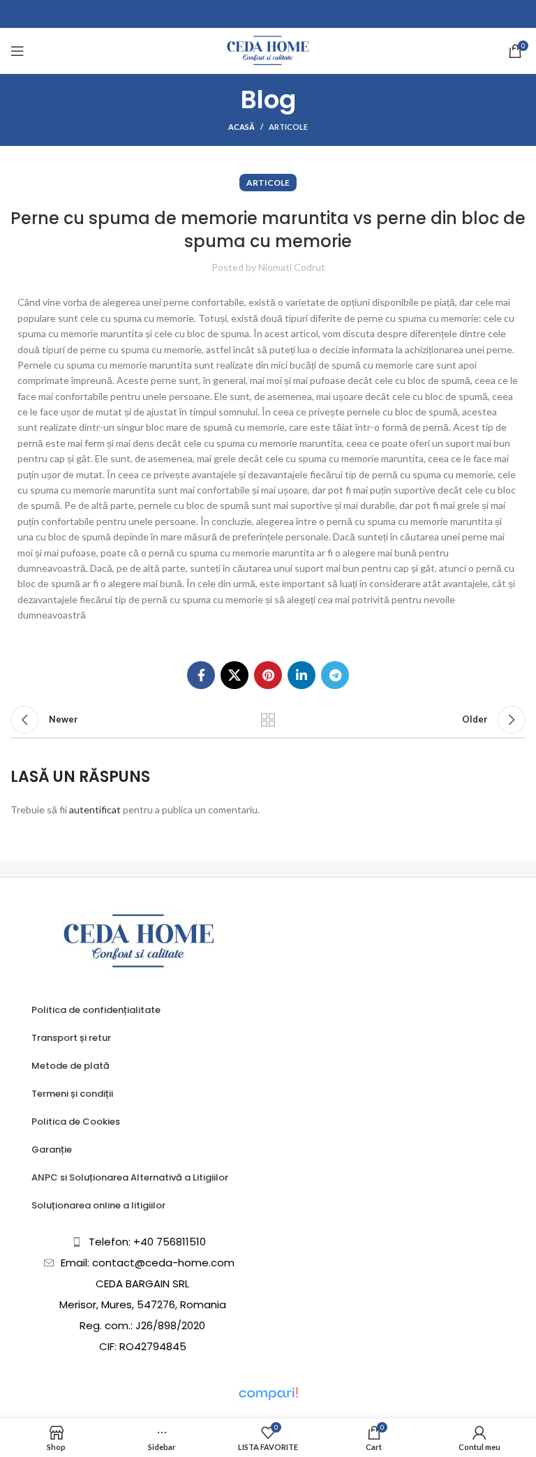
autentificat (95, 809)
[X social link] (234, 675)
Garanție (51, 1149)
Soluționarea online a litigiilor (98, 1205)
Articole (288, 126)
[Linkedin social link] (301, 675)
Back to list (268, 720)
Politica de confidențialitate (96, 1009)
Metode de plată (70, 1065)
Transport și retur (71, 1037)
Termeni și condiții (72, 1093)
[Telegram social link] (335, 675)
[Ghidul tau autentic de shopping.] (268, 1392)
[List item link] (139, 1242)
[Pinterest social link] (268, 675)
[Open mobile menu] (17, 51)
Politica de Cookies (75, 1121)
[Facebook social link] (201, 675)
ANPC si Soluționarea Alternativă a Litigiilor (129, 1177)
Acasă (241, 126)
